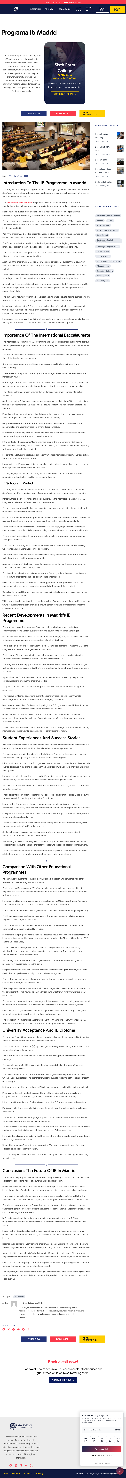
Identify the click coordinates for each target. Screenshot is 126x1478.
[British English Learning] (120, 136)
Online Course (103, 251)
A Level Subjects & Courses (108, 216)
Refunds (16, 1474)
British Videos (101, 160)
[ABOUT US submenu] (92, 9)
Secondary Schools (105, 271)
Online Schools (103, 256)
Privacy (39, 1474)
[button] (102, 9)
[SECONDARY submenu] (70, 9)
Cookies (28, 1474)
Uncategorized (103, 276)
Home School (102, 235)
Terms (5, 1474)
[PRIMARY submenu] (53, 9)
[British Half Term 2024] (120, 149)
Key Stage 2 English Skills (107, 247)
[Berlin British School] (120, 184)
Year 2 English (103, 281)
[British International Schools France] (120, 171)
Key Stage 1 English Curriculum (105, 241)
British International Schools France (103, 171)
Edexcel (100, 221)
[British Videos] (120, 162)
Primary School (103, 266)
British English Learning (101, 136)
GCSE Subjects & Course (107, 230)
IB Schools (19, 1297)
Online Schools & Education (108, 261)
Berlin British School (104, 182)
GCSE (110, 221)
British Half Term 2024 (102, 148)
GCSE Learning (103, 225)
